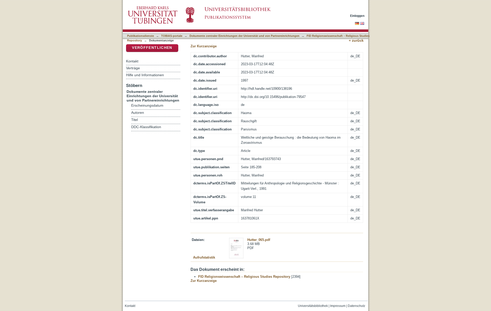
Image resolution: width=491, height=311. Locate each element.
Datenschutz (356, 306)
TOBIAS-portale (171, 35)
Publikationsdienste (140, 35)
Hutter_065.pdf (258, 240)
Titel (134, 120)
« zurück (356, 40)
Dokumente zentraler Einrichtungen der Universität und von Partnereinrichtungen (244, 35)
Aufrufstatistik (204, 257)
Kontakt (132, 61)
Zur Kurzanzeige (204, 46)
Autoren (137, 113)
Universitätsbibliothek (313, 306)
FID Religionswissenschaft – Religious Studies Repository (244, 277)
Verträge (133, 68)
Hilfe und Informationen (145, 75)
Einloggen (357, 15)
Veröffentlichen (152, 48)
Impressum (337, 306)
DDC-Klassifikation (146, 127)
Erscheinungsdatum (147, 105)
